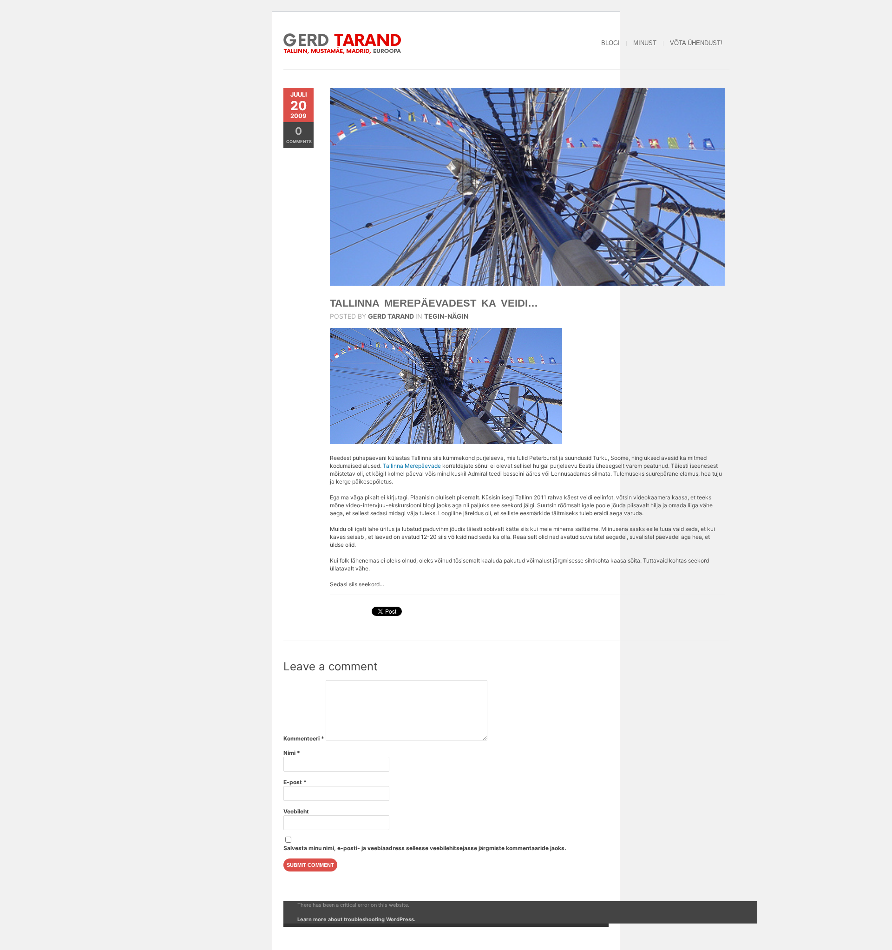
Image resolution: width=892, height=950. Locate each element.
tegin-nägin (446, 316)
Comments (299, 134)
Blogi (610, 42)
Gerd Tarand (391, 316)
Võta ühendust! (696, 42)
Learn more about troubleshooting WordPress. (356, 919)
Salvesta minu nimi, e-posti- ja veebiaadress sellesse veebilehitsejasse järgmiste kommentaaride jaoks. (424, 848)
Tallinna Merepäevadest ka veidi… (434, 303)
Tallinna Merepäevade (412, 465)
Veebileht (296, 811)
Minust (644, 42)
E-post (295, 782)
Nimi (291, 752)
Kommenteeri (303, 738)
